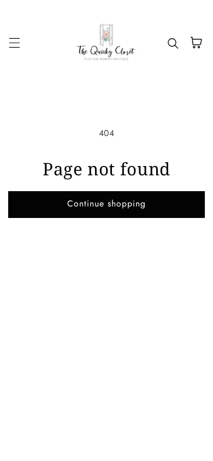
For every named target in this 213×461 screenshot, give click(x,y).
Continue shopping (106, 203)
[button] (14, 42)
